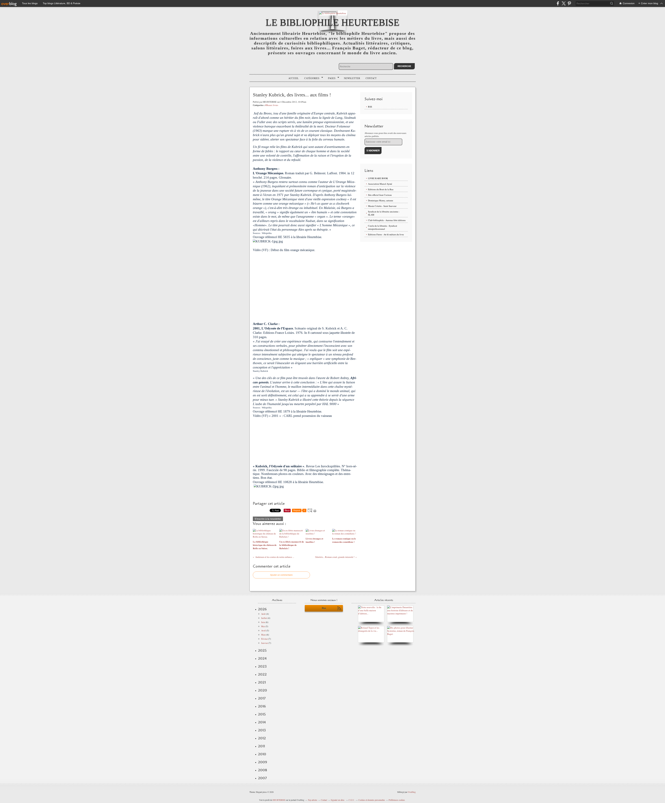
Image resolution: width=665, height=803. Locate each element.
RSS (370, 106)
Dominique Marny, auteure (380, 200)
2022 (262, 674)
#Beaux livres (271, 105)
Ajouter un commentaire (281, 575)
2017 (261, 698)
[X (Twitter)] (563, 3)
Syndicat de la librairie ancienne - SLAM (384, 213)
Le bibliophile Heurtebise (333, 22)
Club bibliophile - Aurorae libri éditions (387, 220)
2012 (262, 738)
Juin (263, 622)
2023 (262, 666)
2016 (262, 706)
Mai (263, 626)
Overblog (412, 792)
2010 (262, 754)
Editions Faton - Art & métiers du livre (386, 234)
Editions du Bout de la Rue (380, 189)
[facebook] (558, 3)
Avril (263, 630)
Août (263, 613)
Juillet (264, 618)
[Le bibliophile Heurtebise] (332, 12)
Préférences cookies (397, 799)
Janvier (264, 643)
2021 (262, 682)
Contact (371, 78)
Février (264, 638)
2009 (262, 762)
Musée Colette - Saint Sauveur (382, 206)
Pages (330, 78)
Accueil (293, 78)
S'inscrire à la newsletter (268, 518)
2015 (262, 714)
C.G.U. (352, 799)
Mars (263, 634)
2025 (262, 650)
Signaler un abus (338, 799)
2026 (262, 609)
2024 (262, 658)
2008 (262, 770)
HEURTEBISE (279, 799)
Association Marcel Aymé (380, 183)
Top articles (312, 799)
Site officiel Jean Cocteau (380, 194)
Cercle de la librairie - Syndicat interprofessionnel (382, 227)
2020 (262, 690)
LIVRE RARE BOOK (378, 178)
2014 (262, 722)
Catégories (310, 78)
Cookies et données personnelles (371, 799)
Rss (324, 608)
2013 (262, 730)
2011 (261, 746)
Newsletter (352, 78)
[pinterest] (569, 3)
